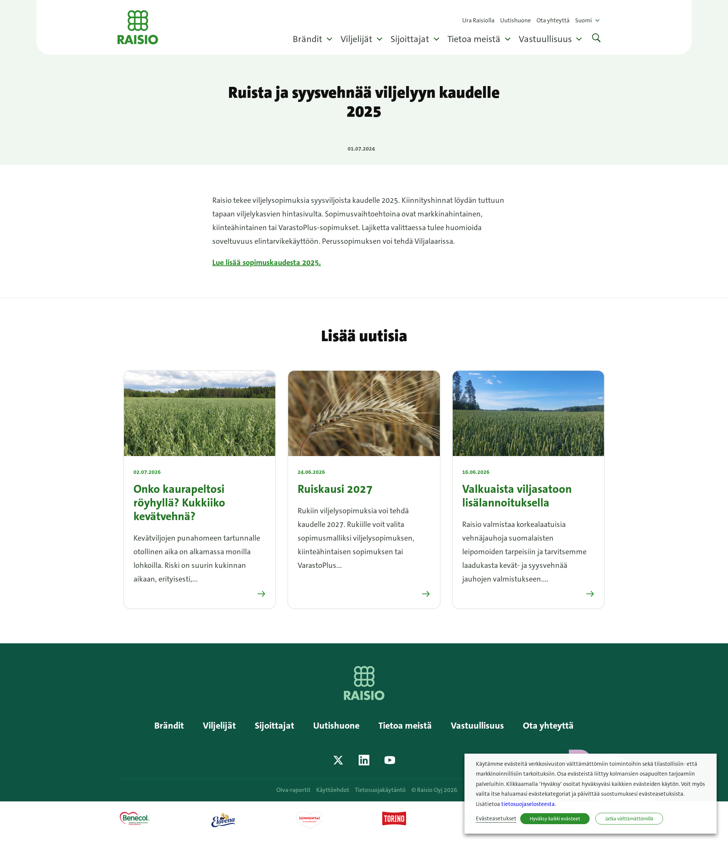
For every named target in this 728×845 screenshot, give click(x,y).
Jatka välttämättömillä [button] (629, 818)
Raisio (138, 27)
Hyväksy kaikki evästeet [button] (555, 818)
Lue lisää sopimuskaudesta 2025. (266, 262)
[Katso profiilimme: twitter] (338, 760)
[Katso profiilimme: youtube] (390, 760)
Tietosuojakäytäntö (380, 790)
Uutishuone (515, 20)
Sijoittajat (410, 39)
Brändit (307, 39)
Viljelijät (356, 39)
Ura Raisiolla (478, 20)
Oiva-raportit (293, 790)
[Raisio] (364, 697)
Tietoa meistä (473, 39)
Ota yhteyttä (553, 20)
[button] (596, 38)
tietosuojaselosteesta (528, 804)
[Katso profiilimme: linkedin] (364, 760)
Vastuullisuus (545, 39)
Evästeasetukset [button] (496, 818)
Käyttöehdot (332, 790)
